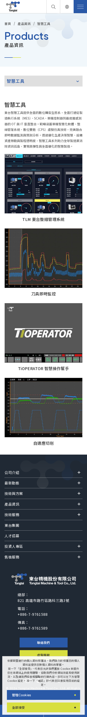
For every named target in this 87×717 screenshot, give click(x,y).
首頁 (7, 23)
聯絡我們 (43, 643)
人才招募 (11, 535)
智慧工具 (43, 23)
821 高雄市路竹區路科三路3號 (43, 600)
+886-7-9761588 (33, 614)
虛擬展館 (43, 655)
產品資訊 (24, 23)
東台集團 (11, 525)
